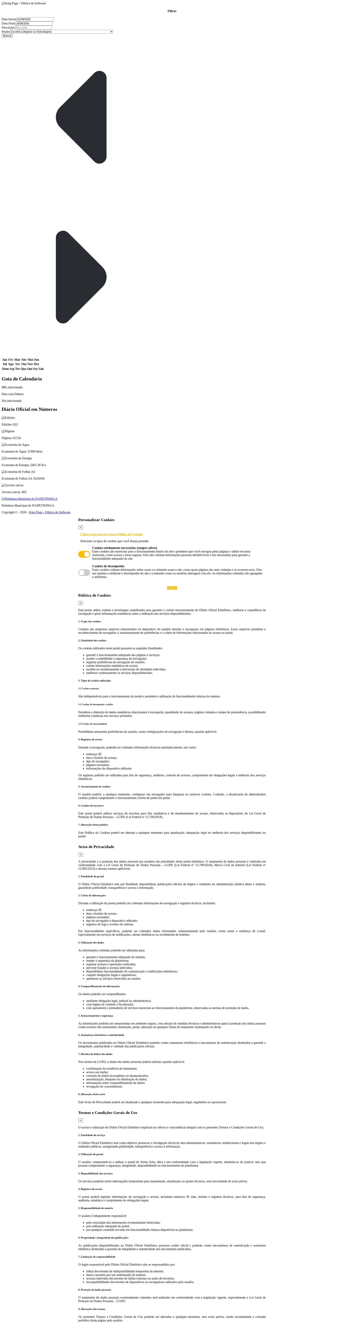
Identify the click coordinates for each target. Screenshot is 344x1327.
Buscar (7, 35)
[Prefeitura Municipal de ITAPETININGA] (172, 499)
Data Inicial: (9, 19)
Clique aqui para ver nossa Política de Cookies (111, 534)
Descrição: (8, 27)
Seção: (6, 31)
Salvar (172, 587)
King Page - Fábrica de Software (49, 512)
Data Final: (9, 23)
